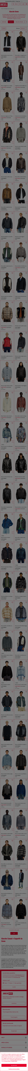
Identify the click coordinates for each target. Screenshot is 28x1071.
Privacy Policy (7, 1061)
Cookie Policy (14, 1061)
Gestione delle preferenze (16, 1059)
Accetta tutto (14, 1065)
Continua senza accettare (14, 1069)
